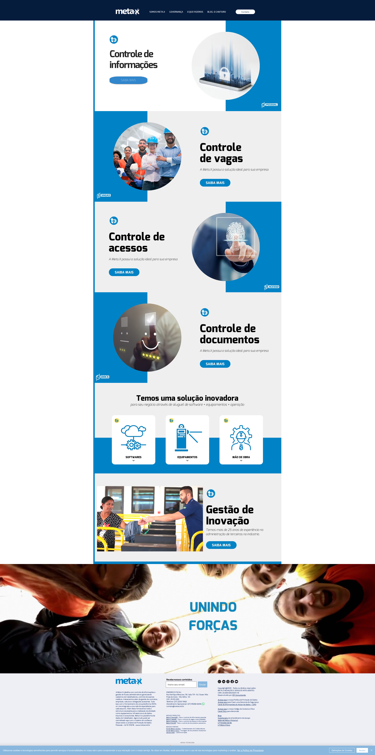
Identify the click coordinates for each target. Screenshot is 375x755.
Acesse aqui (222, 700)
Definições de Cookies (342, 750)
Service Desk (170, 732)
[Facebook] (232, 681)
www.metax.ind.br (142, 725)
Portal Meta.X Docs (173, 731)
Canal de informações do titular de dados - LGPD (237, 704)
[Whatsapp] (203, 703)
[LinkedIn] (223, 681)
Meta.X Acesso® (171, 721)
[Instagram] (228, 681)
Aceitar (362, 750)
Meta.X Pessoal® (172, 717)
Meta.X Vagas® (171, 719)
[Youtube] (236, 681)
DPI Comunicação (239, 695)
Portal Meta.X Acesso (173, 729)
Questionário (223, 718)
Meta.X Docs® (171, 723)
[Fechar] (371, 750)
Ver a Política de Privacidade (250, 750)
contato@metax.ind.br (175, 706)
